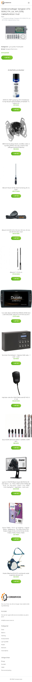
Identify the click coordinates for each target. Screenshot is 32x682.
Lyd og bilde (12, 46)
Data (2, 629)
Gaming (3, 635)
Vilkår (2, 667)
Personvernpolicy (6, 670)
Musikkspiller (19, 46)
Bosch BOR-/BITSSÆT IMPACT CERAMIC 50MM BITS (16, 440)
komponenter (5, 638)
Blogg (3, 661)
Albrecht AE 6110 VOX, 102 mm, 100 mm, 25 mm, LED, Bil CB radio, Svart (16, 231)
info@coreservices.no (7, 620)
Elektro (3, 632)
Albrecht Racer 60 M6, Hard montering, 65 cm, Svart (16, 188)
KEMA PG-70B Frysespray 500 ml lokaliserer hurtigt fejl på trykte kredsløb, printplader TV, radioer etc (16, 101)
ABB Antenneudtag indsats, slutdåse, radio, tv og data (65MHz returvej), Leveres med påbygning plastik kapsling (16, 145)
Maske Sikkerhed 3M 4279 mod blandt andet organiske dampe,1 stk (16, 574)
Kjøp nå (7, 57)
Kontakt (3, 664)
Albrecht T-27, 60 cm (16, 272)
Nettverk (3, 647)
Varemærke (4, 650)
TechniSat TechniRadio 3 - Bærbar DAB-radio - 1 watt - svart (16, 356)
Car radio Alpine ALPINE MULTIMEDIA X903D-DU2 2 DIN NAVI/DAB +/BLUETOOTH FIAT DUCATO (16, 313)
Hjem (2, 16)
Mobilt (3, 644)
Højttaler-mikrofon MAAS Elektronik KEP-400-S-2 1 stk (16, 398)
